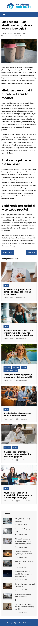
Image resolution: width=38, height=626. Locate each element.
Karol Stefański (7, 33)
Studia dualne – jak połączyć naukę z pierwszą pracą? (17, 414)
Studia (22, 36)
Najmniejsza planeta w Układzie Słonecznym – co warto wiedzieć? (23, 574)
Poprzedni (8, 252)
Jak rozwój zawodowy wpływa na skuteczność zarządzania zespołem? (23, 541)
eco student (12, 36)
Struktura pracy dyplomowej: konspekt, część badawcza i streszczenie (18, 291)
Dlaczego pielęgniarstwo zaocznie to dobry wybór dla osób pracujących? (17, 454)
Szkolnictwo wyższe (10, 370)
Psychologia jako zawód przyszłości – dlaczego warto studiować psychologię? (18, 495)
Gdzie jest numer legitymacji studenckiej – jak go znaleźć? (18, 376)
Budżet (6, 36)
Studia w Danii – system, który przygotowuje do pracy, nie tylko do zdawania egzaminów (18, 332)
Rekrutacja (16, 367)
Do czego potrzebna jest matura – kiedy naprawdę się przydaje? (24, 606)
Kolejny (30, 252)
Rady (17, 36)
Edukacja (7, 367)
